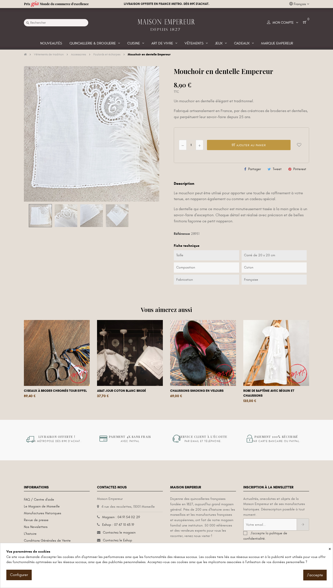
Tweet (277, 169)
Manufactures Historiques (42, 513)
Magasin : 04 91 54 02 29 (121, 517)
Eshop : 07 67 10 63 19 (118, 525)
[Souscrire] (303, 524)
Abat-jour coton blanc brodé (121, 391)
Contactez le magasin (119, 532)
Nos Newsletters (36, 527)
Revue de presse (36, 520)
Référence (182, 234)
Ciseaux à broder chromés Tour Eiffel (55, 391)
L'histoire (30, 534)
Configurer (19, 575)
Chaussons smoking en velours (197, 391)
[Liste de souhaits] (299, 145)
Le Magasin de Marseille (42, 506)
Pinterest (299, 169)
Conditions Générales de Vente (47, 540)
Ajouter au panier (250, 145)
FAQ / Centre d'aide (39, 499)
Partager (254, 169)
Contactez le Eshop (117, 540)
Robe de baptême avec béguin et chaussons (268, 393)
